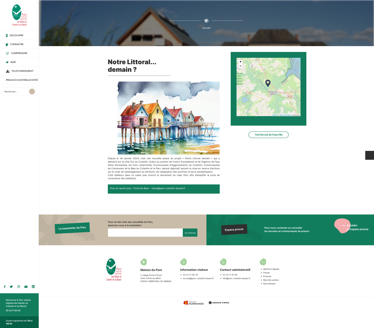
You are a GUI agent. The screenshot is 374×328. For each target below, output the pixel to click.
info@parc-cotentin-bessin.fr (236, 278)
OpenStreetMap (285, 115)
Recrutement (269, 283)
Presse (266, 272)
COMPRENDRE (19, 53)
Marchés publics (271, 280)
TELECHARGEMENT (22, 70)
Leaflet (274, 115)
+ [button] (240, 61)
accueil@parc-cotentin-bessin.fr (198, 278)
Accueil (206, 27)
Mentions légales (271, 269)
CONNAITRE (17, 44)
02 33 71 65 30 (190, 274)
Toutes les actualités (269, 134)
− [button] (240, 66)
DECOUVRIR (16, 35)
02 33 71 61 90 (230, 274)
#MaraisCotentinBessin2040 (22, 79)
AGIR (13, 62)
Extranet (267, 276)
